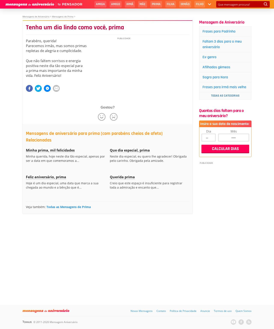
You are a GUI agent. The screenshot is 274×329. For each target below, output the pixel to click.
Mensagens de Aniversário (35, 16)
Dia (208, 131)
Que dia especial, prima (130, 150)
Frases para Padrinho (219, 31)
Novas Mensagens (142, 311)
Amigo (115, 4)
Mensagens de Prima (62, 16)
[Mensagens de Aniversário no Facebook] (241, 322)
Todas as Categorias (225, 96)
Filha (170, 4)
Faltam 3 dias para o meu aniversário (222, 44)
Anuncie (205, 311)
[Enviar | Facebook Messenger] (47, 88)
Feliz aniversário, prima (46, 177)
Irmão (185, 4)
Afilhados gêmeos (216, 67)
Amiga (100, 4)
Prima (156, 4)
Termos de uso (223, 311)
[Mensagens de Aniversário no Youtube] (233, 322)
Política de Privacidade (183, 311)
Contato (161, 311)
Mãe (143, 4)
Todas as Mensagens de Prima (68, 207)
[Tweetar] (38, 88)
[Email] (56, 88)
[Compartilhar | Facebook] (29, 88)
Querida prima (122, 177)
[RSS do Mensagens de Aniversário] (249, 322)
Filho (200, 4)
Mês (234, 131)
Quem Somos (243, 311)
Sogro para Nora (215, 77)
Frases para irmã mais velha (224, 87)
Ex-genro (209, 57)
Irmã (129, 4)
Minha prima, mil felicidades (50, 150)
